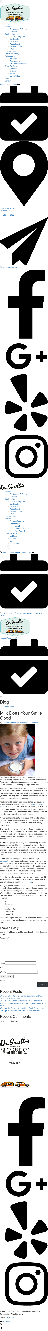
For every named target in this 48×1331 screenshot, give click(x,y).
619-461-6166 (8, 215)
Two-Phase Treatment (18, 63)
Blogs (7, 78)
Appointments (15, 44)
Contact (8, 81)
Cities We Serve (11, 66)
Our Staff (13, 31)
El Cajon (13, 71)
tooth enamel (27, 882)
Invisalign (13, 58)
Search (3, 980)
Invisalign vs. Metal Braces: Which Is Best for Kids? (20, 1010)
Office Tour (14, 41)
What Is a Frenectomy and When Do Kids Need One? (21, 1000)
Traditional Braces (17, 61)
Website (3, 972)
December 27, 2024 (16, 722)
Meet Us (8, 26)
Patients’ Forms (16, 46)
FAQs (12, 49)
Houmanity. (10, 1317)
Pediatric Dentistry (12, 53)
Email (2, 967)
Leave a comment (31, 722)
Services (8, 518)
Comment (4, 938)
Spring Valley (15, 76)
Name (2, 963)
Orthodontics (10, 56)
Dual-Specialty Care (17, 36)
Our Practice (10, 34)
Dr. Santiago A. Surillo (18, 29)
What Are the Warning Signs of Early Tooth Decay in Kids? (22, 1008)
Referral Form (10, 51)
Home (7, 24)
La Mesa (13, 68)
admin (5, 722)
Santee (12, 73)
